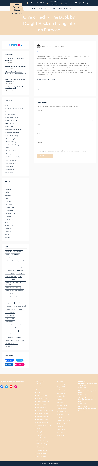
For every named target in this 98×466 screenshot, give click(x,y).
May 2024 (8, 234)
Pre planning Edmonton (12, 331)
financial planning (11, 120)
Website (39, 142)
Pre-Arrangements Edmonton (13, 327)
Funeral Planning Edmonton (13, 287)
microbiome (21, 309)
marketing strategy (10, 309)
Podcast (22, 324)
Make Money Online (12, 139)
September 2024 (10, 222)
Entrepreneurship (10, 273)
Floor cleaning (10, 123)
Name (39, 124)
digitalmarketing (21, 260)
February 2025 (9, 207)
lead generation (10, 303)
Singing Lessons (11, 154)
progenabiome (9, 337)
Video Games (10, 169)
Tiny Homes (9, 166)
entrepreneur (20, 270)
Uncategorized (41, 450)
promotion (18, 337)
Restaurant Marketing (12, 145)
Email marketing (10, 270)
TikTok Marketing (11, 163)
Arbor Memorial (18, 251)
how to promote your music (13, 300)
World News (10, 172)
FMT (20, 276)
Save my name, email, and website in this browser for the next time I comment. (62, 151)
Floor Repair (9, 126)
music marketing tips (11, 315)
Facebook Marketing (12, 117)
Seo (23, 340)
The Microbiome (11, 160)
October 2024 (9, 219)
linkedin (18, 303)
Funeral (13, 279)
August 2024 (9, 225)
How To (15, 296)
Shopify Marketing (11, 151)
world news (9, 346)
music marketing (10, 312)
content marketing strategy (13, 257)
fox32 (7, 279)
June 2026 (8, 186)
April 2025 (8, 201)
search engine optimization (12, 340)
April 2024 (8, 238)
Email (39, 133)
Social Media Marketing (13, 157)
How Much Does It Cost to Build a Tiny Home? (14, 59)
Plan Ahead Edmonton (11, 324)
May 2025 (8, 198)
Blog (7, 105)
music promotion (10, 318)
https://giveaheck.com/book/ (46, 79)
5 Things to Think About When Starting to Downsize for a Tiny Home (15, 72)
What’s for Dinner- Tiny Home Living (15, 66)
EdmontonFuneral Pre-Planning (14, 267)
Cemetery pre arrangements (14, 108)
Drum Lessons (10, 114)
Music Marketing (11, 142)
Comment (40, 110)
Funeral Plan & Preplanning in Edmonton (13, 283)
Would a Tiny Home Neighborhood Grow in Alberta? (15, 80)
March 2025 (8, 204)
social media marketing (12, 343)
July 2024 (8, 228)
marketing (8, 306)
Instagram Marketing (12, 132)
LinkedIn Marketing (12, 135)
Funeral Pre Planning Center (13, 293)
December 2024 (10, 213)
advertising (8, 251)
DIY (7, 111)
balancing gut (15, 254)
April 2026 (8, 192)
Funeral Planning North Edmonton (14, 290)
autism (7, 254)
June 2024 (8, 231)
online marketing (10, 321)
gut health (8, 296)
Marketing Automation (19, 306)
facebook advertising (11, 276)
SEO (7, 148)
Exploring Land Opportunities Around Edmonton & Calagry (15, 87)
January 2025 (9, 210)
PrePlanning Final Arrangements (14, 334)
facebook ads (20, 273)
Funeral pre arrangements (14, 129)
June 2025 (8, 195)
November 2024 (10, 216)
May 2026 (8, 189)
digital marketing (10, 260)
